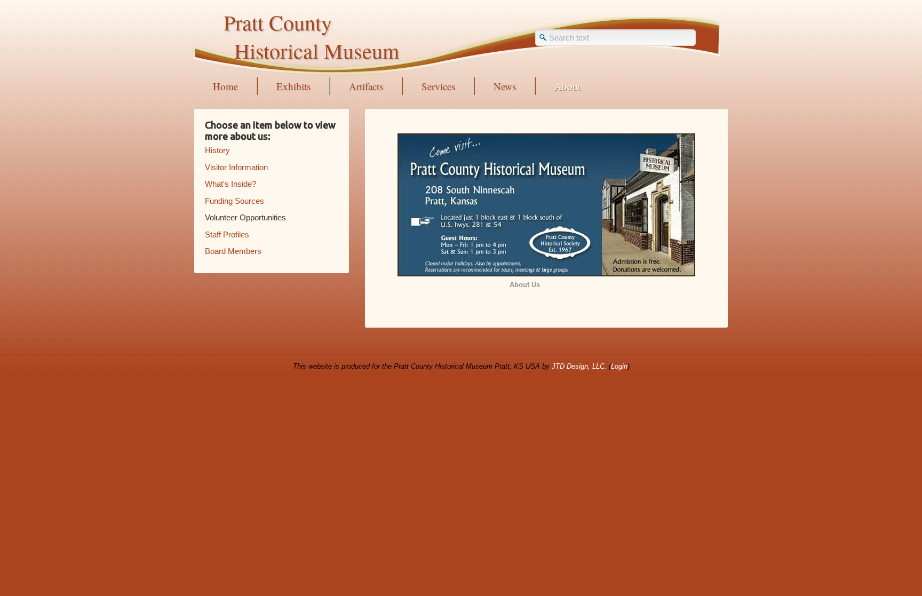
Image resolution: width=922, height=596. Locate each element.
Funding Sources (234, 200)
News (505, 86)
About (567, 86)
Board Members (233, 251)
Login (619, 366)
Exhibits (293, 86)
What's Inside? (230, 183)
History (217, 150)
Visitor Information (236, 167)
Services (438, 86)
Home (225, 86)
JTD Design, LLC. (579, 366)
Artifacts (366, 86)
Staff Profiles (227, 234)
